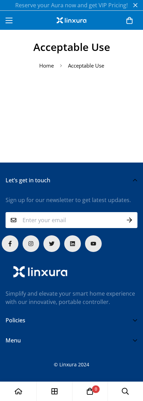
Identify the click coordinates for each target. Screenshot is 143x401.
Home (46, 65)
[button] (129, 20)
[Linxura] (71, 20)
